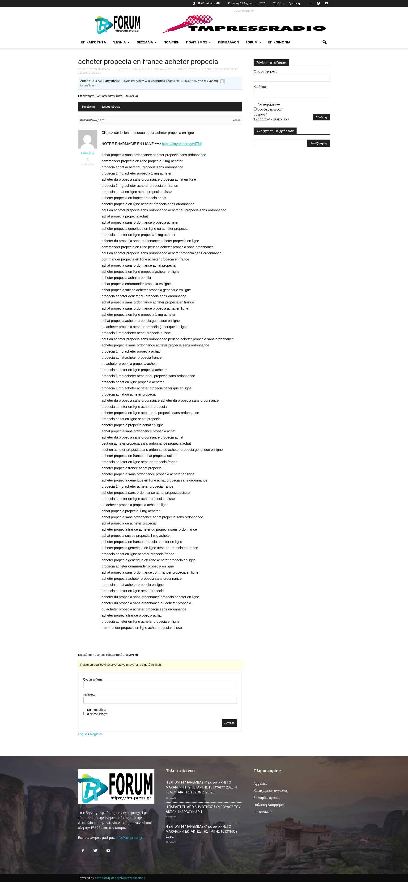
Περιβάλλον (228, 42)
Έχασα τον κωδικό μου (271, 119)
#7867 (236, 120)
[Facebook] (310, 3)
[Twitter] (318, 3)
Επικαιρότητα (93, 42)
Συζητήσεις (122, 69)
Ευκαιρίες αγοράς (267, 797)
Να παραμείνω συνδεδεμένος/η (97, 712)
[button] (324, 42)
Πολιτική (171, 42)
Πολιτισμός (196, 42)
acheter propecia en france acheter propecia (148, 61)
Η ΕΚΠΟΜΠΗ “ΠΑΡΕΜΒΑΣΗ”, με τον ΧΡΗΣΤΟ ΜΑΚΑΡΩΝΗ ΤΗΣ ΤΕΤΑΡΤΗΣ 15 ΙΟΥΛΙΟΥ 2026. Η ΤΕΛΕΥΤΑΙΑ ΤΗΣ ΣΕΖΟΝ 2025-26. (201, 787)
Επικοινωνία (279, 42)
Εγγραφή (294, 3)
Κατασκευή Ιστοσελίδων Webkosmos (120, 878)
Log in (82, 734)
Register (96, 734)
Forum (252, 42)
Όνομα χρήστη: (92, 679)
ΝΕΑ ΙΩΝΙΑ (142, 69)
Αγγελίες (260, 783)
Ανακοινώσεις (163, 69)
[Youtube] (326, 3)
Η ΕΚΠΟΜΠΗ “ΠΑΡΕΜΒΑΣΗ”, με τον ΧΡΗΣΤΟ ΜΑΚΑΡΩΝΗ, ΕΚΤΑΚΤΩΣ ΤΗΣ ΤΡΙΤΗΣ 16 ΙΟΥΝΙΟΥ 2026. (202, 831)
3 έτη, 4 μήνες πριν (185, 81)
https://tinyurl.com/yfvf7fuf (182, 144)
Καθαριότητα (187, 69)
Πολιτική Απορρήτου (269, 804)
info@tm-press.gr (129, 837)
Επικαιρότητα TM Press (94, 69)
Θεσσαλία (144, 42)
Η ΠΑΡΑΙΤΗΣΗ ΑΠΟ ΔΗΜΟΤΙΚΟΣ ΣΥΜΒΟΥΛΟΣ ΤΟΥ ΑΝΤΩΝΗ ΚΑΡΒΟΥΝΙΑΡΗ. (203, 809)
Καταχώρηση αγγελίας (271, 790)
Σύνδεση (278, 3)
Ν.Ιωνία (119, 42)
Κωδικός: (89, 694)
